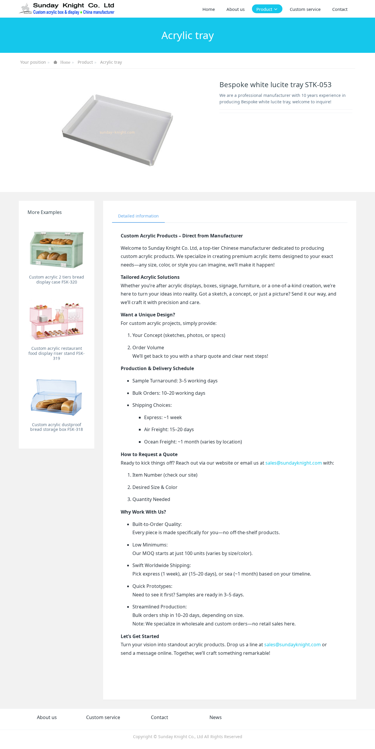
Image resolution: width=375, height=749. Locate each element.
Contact (159, 717)
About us (47, 717)
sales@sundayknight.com (293, 463)
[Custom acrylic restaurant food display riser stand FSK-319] (57, 317)
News (215, 717)
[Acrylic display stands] (67, 9)
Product (85, 62)
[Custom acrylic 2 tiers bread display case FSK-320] (57, 246)
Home (208, 9)
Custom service (103, 717)
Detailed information (138, 216)
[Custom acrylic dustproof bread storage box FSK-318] (57, 394)
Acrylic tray (111, 62)
